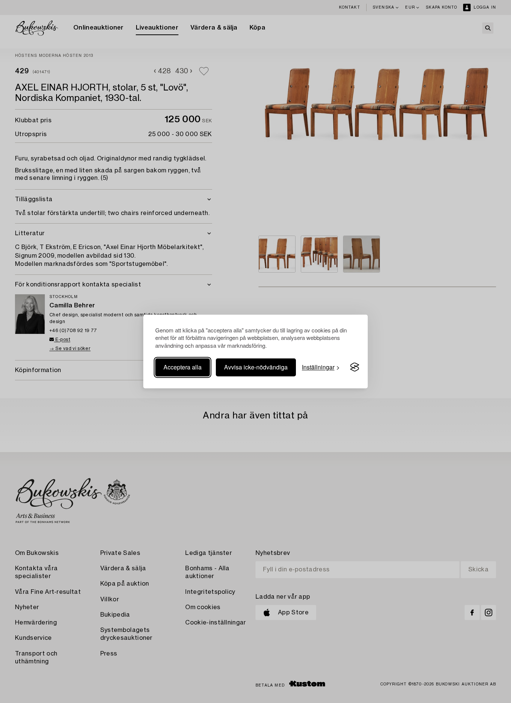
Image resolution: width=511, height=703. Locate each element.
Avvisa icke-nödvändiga (256, 367)
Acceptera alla (182, 367)
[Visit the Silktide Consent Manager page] (355, 367)
